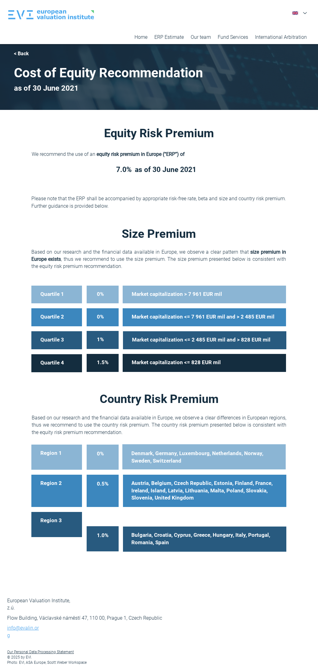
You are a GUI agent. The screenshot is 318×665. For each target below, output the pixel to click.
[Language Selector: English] (299, 13)
